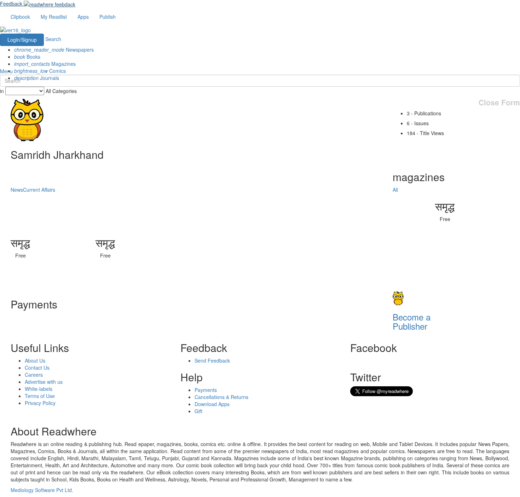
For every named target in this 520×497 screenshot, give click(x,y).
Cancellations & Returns (221, 396)
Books (27, 56)
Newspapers (54, 49)
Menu (6, 71)
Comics (40, 70)
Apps (83, 16)
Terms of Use (40, 395)
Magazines (45, 63)
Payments (206, 389)
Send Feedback (212, 360)
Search (53, 38)
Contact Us (37, 367)
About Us (35, 360)
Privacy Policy (40, 402)
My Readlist (54, 16)
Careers (34, 374)
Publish (107, 16)
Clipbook (20, 16)
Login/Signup (22, 39)
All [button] (395, 189)
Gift (198, 411)
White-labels (38, 388)
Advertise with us (44, 381)
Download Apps (212, 404)
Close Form (499, 102)
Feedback (11, 3)
